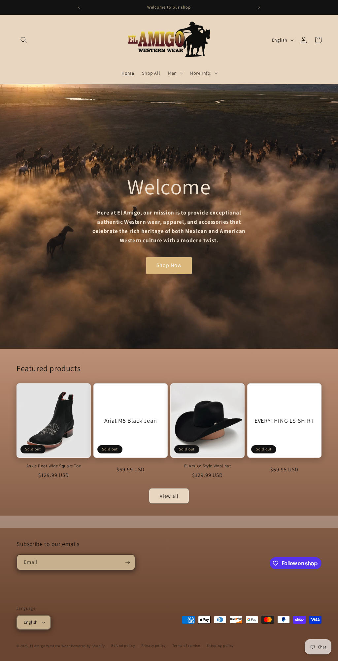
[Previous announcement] (79, 7)
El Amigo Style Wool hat (207, 466)
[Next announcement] (259, 7)
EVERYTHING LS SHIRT (284, 420)
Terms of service (186, 645)
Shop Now (169, 265)
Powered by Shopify (88, 645)
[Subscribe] (127, 562)
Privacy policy (153, 645)
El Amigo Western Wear (50, 645)
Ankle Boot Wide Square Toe (53, 466)
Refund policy (123, 645)
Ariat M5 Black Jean (130, 420)
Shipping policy (220, 645)
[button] (24, 40)
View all (169, 496)
